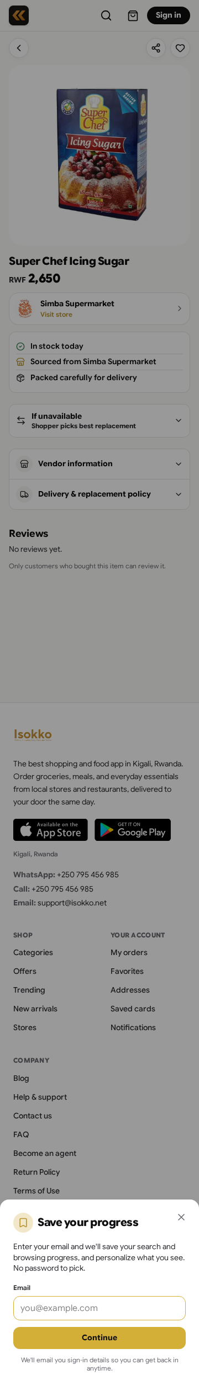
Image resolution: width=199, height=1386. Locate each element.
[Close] (181, 1217)
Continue (99, 1337)
